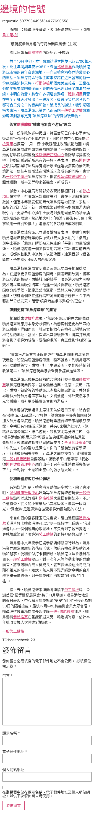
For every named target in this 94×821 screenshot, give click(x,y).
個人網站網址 (13, 770)
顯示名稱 (11, 733)
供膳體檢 (24, 124)
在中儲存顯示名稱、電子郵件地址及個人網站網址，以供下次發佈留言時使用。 (46, 794)
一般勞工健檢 (72, 110)
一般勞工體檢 (17, 176)
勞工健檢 (71, 589)
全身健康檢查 (75, 442)
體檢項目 (75, 94)
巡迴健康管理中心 (49, 155)
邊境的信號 (23, 9)
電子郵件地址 (14, 751)
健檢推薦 (31, 318)
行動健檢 (42, 83)
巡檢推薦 (35, 52)
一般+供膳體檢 (18, 459)
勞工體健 (46, 534)
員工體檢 (9, 35)
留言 (7, 675)
